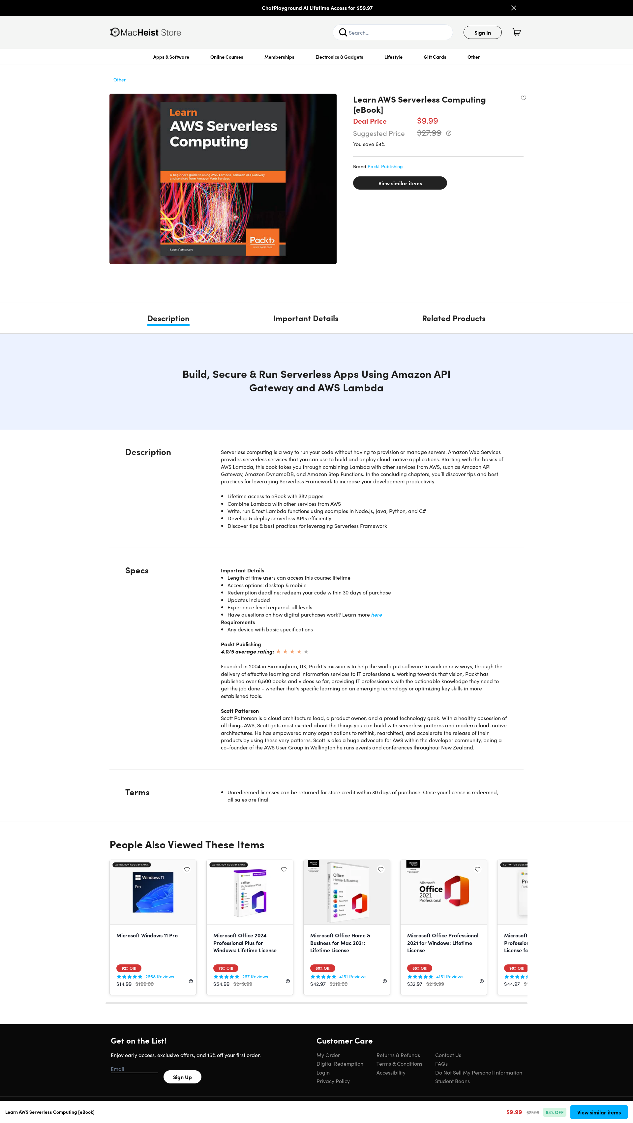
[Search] (343, 32)
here (376, 614)
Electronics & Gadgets (339, 56)
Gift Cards (435, 56)
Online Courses (226, 56)
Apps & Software (171, 56)
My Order (328, 1054)
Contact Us (448, 1054)
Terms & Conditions (399, 1063)
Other (473, 56)
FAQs (441, 1063)
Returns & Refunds (398, 1054)
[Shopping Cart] (517, 32)
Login (323, 1072)
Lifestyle (393, 56)
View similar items (400, 183)
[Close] (514, 8)
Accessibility (391, 1072)
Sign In (482, 32)
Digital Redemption (339, 1063)
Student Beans (452, 1080)
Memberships (279, 56)
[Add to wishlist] (524, 98)
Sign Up (182, 1076)
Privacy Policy (333, 1080)
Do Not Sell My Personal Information (478, 1072)
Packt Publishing (385, 166)
